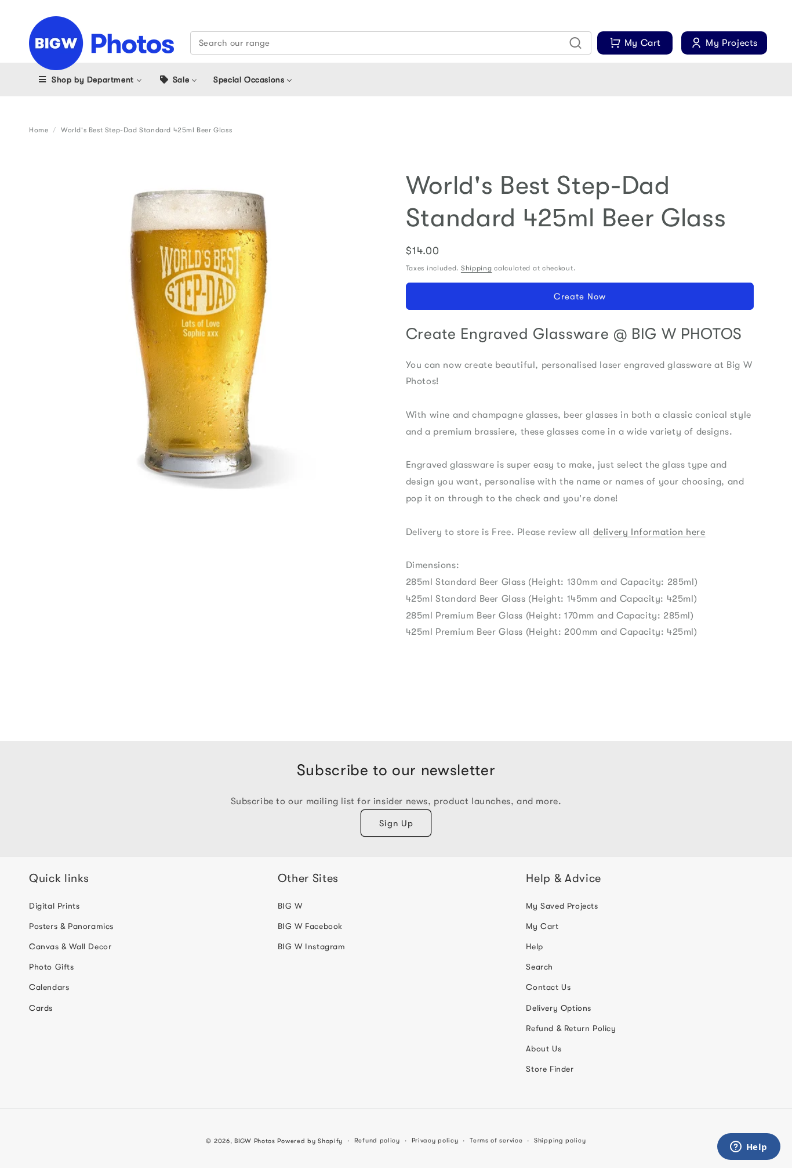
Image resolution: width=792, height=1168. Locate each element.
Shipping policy (560, 1140)
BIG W (290, 905)
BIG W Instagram (312, 946)
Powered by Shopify (310, 1141)
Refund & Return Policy (571, 1028)
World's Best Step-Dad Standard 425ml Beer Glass (146, 130)
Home (38, 130)
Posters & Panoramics (71, 926)
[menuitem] (89, 79)
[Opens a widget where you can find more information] (748, 1147)
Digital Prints (54, 905)
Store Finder (549, 1068)
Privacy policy (435, 1140)
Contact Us (548, 987)
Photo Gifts (51, 966)
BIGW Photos (254, 1141)
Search (539, 966)
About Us (543, 1048)
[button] (391, 43)
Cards (41, 1007)
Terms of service (496, 1140)
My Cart (542, 926)
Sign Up (396, 823)
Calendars (49, 987)
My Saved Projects (562, 905)
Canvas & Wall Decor (70, 946)
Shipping (476, 268)
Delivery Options (558, 1007)
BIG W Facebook (310, 926)
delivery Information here (649, 532)
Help (534, 946)
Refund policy (377, 1140)
